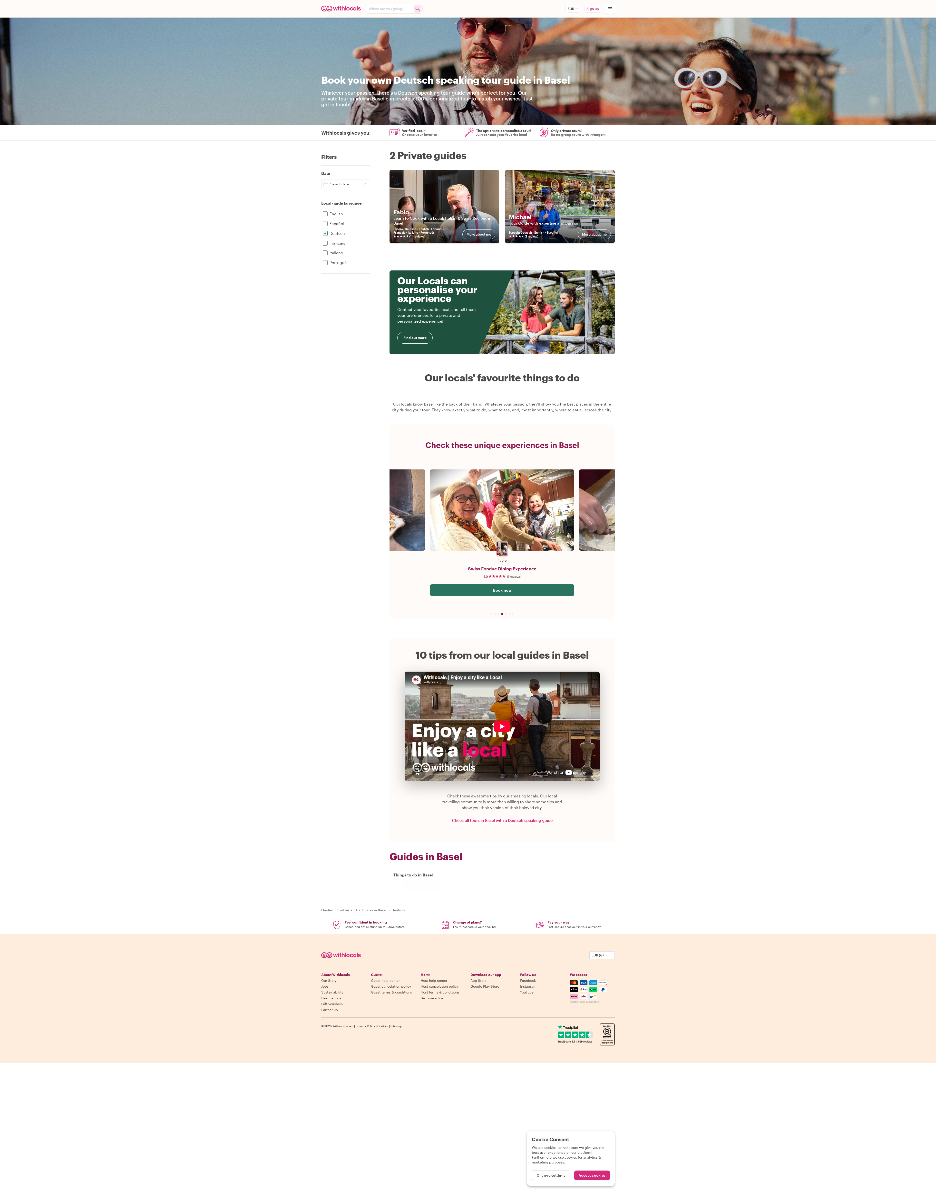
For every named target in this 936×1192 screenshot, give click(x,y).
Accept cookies (592, 1175)
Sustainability (332, 992)
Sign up (592, 9)
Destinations (331, 998)
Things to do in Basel (413, 875)
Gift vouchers (332, 1004)
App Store (478, 980)
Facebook (528, 980)
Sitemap (396, 1026)
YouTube (527, 992)
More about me (479, 234)
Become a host (433, 998)
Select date (339, 184)
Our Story (328, 980)
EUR (571, 9)
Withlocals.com (342, 1026)
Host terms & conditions (440, 992)
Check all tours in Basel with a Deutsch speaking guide (502, 820)
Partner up (329, 1010)
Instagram (528, 986)
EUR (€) (598, 955)
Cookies (382, 1026)
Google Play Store (484, 986)
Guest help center (385, 980)
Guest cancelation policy (391, 986)
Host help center (434, 980)
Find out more (415, 338)
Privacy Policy (365, 1026)
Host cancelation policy (439, 986)
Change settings (551, 1175)
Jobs (325, 986)
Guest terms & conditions (391, 992)
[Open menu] (610, 9)
